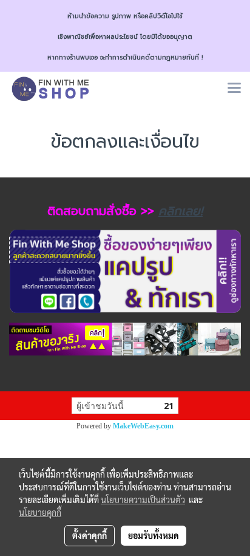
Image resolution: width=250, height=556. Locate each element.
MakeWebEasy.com (143, 426)
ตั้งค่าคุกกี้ (89, 535)
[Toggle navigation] (234, 88)
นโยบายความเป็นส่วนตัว (143, 499)
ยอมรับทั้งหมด (153, 535)
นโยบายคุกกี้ (40, 512)
